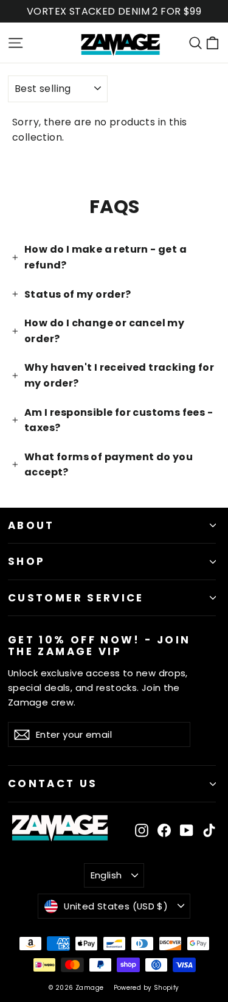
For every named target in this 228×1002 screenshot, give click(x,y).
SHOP (26, 561)
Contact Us (53, 783)
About (31, 525)
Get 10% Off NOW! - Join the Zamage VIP (99, 644)
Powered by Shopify (146, 987)
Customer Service (76, 597)
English (106, 875)
